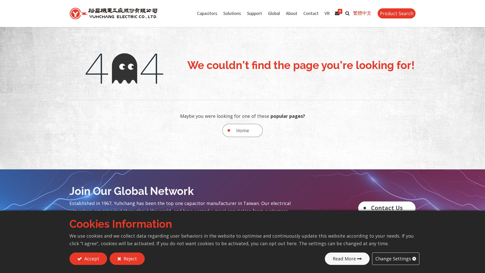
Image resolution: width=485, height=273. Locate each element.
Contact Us (387, 208)
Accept (91, 259)
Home (242, 130)
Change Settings (393, 259)
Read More (344, 259)
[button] (347, 13)
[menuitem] (274, 13)
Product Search (396, 13)
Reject (129, 259)
